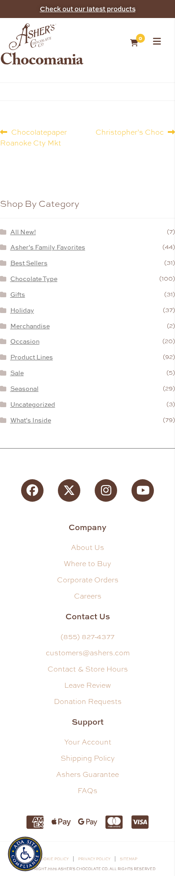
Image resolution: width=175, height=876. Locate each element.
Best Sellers (29, 263)
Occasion (24, 341)
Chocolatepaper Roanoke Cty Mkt (33, 137)
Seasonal (24, 388)
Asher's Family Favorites (47, 247)
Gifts (17, 294)
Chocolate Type (33, 278)
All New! (23, 231)
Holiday (22, 310)
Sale (17, 372)
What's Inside (30, 420)
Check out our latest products (88, 9)
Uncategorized (32, 404)
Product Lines (31, 357)
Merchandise (30, 326)
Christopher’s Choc (130, 132)
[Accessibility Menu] (25, 853)
